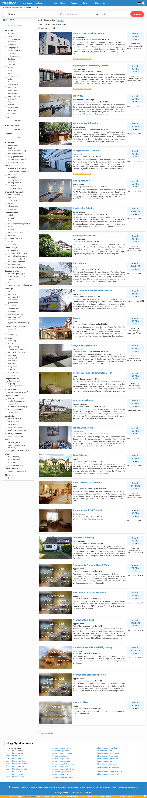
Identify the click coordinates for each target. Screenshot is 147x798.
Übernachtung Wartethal (106, 761)
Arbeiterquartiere (14, 39)
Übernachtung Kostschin (61, 748)
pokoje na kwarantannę (18, 450)
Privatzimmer (13, 85)
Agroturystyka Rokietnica (85, 123)
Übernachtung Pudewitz (15, 777)
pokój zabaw (14, 366)
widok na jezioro (15, 459)
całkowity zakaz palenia (18, 171)
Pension (11, 82)
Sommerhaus (13, 93)
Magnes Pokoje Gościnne (85, 345)
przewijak (13, 369)
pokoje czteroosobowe (18, 151)
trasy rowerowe (15, 317)
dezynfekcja (14, 442)
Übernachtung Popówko (60, 759)
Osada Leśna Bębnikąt (83, 208)
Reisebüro (12, 87)
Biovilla (76, 318)
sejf (10, 282)
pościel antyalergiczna (18, 392)
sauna (11, 332)
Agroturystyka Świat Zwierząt (87, 510)
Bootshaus (12, 42)
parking (12, 177)
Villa (9, 102)
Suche (138, 14)
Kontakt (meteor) (29, 787)
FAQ (55, 787)
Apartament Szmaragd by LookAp (89, 592)
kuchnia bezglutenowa (18, 256)
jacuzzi (12, 329)
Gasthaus (11, 59)
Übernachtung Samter (14, 753)
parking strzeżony (16, 180)
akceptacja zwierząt (17, 168)
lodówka (12, 229)
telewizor (13, 206)
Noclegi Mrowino (81, 180)
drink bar (13, 250)
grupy (11, 477)
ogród (11, 235)
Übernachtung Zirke (13, 771)
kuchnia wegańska (16, 259)
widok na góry (14, 456)
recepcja (12, 279)
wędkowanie (14, 320)
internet (12, 174)
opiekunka (13, 358)
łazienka (12, 203)
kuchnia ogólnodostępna (19, 224)
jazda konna (14, 305)
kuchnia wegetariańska (18, 262)
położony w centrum (17, 430)
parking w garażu (16, 183)
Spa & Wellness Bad (15, 96)
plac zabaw (13, 364)
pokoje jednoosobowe (17, 156)
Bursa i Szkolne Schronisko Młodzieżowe (92, 290)
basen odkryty (14, 297)
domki (11, 148)
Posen (75, 571)
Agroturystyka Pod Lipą (84, 235)
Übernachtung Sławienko (61, 772)
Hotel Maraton (80, 263)
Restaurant (12, 110)
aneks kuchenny (15, 194)
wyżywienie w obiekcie (18, 267)
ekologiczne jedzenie (17, 253)
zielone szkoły (14, 412)
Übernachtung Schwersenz (16, 764)
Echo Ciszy (78, 95)
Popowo (76, 72)
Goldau (76, 489)
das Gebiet (9, 20)
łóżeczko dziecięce (16, 352)
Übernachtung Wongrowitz (16, 769)
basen (11, 291)
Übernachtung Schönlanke (61, 753)
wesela (12, 404)
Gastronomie (13, 107)
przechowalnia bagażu (18, 276)
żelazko (12, 209)
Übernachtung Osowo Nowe (108, 753)
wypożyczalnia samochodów (20, 285)
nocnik (12, 355)
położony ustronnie (16, 427)
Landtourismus (13, 76)
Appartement (13, 36)
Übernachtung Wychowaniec (62, 764)
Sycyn (75, 242)
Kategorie (9, 30)
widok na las (14, 462)
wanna (12, 244)
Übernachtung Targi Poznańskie (109, 771)
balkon (12, 197)
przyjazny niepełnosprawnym (16, 384)
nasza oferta (93, 787)
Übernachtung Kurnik (59, 756)
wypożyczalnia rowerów (18, 323)
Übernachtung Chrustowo (61, 761)
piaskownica (14, 361)
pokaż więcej (10, 113)
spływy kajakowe (15, 314)
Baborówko (77, 461)
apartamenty (14, 145)
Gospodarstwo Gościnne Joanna (88, 33)
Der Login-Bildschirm (128, 787)
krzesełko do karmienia (18, 349)
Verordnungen (45, 787)
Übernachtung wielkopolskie (108, 768)
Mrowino (76, 187)
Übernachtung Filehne (60, 751)
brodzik (12, 344)
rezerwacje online (14, 26)
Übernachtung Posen (14, 758)
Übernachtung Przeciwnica (107, 756)
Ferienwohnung (14, 56)
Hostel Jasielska (80, 702)
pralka (11, 241)
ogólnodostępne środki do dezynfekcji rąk (18, 446)
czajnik (12, 215)
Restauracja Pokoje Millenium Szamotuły (92, 373)
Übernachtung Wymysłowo (107, 748)
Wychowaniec (78, 406)
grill (11, 218)
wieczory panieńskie (17, 409)
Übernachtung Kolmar (14, 774)
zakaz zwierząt (15, 188)
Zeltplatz (11, 105)
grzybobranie (14, 303)
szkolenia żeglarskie (17, 436)
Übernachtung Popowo (60, 774)
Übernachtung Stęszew (15, 766)
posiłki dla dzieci (15, 264)
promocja (9, 133)
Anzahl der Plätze (12, 125)
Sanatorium (12, 90)
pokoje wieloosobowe (17, 162)
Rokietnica (77, 129)
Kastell (10, 73)
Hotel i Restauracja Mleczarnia (87, 482)
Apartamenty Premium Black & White (91, 565)
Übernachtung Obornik (15, 750)
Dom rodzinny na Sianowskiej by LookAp (93, 647)
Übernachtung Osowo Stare (62, 777)
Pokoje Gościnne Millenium (86, 150)
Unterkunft (12, 99)
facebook (14, 787)
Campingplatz (13, 47)
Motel (10, 79)
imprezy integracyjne (17, 398)
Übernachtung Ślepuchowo (107, 759)
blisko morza (14, 424)
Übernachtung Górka (105, 751)
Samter (76, 269)
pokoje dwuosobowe (17, 154)
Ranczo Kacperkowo (83, 400)
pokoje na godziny (16, 274)
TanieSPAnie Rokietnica (84, 427)
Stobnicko (77, 324)
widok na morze (15, 465)
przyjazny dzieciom (16, 372)
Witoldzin (76, 516)
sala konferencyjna (16, 401)
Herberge (11, 65)
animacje (13, 341)
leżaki (11, 226)
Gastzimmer (12, 62)
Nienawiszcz (78, 102)
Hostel (10, 67)
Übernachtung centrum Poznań (109, 774)
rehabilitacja (14, 185)
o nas (82, 787)
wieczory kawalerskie (17, 407)
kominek (12, 221)
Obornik (76, 157)
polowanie (13, 311)
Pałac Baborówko (81, 455)
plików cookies (30, 796)
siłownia (12, 334)
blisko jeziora (14, 419)
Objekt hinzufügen (108, 787)
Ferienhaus (12, 53)
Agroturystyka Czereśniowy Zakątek (90, 65)
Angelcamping (13, 33)
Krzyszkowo (77, 39)
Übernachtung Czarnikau (15, 761)
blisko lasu (13, 421)
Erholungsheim (14, 50)
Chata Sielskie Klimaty (83, 537)
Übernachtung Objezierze (107, 764)
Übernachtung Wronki (14, 756)
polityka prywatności (68, 787)
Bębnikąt (76, 214)
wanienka (13, 375)
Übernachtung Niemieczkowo (62, 769)
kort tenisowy (14, 308)
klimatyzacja (14, 200)
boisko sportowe (15, 300)
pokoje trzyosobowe (17, 159)
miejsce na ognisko (16, 232)
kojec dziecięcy (15, 346)
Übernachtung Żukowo (60, 766)
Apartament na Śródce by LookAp (89, 674)
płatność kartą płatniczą (18, 471)
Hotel (10, 70)
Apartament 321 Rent (83, 620)
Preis (7, 117)
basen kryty (13, 294)
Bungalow (12, 45)
